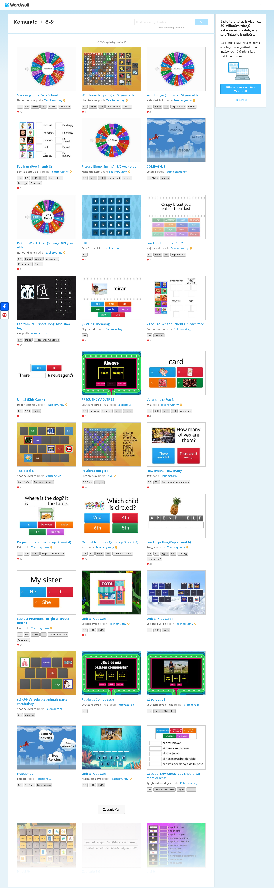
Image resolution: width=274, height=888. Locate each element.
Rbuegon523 (44, 779)
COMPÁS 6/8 (156, 166)
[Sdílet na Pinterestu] (4, 315)
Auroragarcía (126, 704)
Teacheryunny (53, 100)
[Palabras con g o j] (111, 444)
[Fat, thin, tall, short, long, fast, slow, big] (46, 298)
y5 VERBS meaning (96, 324)
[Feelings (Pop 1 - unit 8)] (46, 140)
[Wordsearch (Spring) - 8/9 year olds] (111, 69)
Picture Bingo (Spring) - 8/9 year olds (109, 166)
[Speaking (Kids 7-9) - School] (46, 69)
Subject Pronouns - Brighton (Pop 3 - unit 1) (44, 620)
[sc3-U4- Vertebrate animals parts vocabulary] (46, 673)
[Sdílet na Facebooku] (4, 306)
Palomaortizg (38, 333)
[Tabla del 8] (46, 444)
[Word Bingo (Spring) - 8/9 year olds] (176, 69)
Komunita (26, 21)
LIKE (85, 243)
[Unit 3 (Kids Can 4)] (46, 373)
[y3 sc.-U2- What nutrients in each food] (176, 298)
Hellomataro (169, 476)
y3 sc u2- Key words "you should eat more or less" (174, 775)
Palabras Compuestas (98, 699)
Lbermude (115, 248)
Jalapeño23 (125, 404)
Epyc (109, 476)
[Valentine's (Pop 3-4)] (176, 373)
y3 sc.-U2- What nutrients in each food (175, 324)
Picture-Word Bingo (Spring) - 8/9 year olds (45, 245)
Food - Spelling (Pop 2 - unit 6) (169, 542)
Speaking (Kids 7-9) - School (38, 95)
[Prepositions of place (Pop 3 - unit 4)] (46, 516)
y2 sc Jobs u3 (156, 699)
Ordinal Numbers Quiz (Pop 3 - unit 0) (110, 542)
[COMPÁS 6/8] (176, 140)
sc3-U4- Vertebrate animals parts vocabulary (42, 701)
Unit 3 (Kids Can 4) (31, 399)
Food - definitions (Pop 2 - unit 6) (171, 243)
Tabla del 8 (25, 470)
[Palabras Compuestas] (111, 673)
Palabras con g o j (95, 470)
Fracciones (25, 773)
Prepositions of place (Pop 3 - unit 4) (44, 542)
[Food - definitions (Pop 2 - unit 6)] (176, 217)
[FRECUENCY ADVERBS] (111, 373)
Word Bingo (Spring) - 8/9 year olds (172, 95)
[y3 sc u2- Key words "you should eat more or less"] (176, 747)
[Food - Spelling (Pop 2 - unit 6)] (176, 516)
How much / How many (164, 470)
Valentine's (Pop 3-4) (162, 399)
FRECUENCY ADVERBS (98, 399)
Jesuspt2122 (53, 476)
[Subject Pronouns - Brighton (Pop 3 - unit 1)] (46, 592)
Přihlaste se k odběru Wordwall (240, 89)
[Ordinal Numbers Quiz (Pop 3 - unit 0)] (111, 516)
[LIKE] (111, 217)
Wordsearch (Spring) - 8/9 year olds (108, 95)
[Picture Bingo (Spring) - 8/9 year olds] (111, 140)
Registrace (240, 100)
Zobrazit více (111, 809)
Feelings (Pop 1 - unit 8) (34, 166)
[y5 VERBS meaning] (111, 298)
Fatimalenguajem (176, 171)
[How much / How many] (176, 444)
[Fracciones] (46, 747)
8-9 (49, 21)
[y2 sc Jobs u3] (176, 673)
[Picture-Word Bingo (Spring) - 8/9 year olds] (46, 217)
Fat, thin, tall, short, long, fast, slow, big (44, 326)
